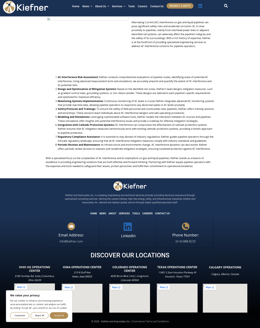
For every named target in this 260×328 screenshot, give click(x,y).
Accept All (59, 315)
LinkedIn (128, 235)
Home (75, 6)
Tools (131, 6)
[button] (87, 6)
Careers (142, 6)
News (85, 6)
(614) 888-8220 (186, 241)
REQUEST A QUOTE (180, 5)
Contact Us (157, 6)
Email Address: (71, 234)
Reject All (39, 315)
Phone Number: (185, 234)
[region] (39, 306)
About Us (100, 6)
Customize (20, 315)
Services (117, 6)
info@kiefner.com (71, 241)
